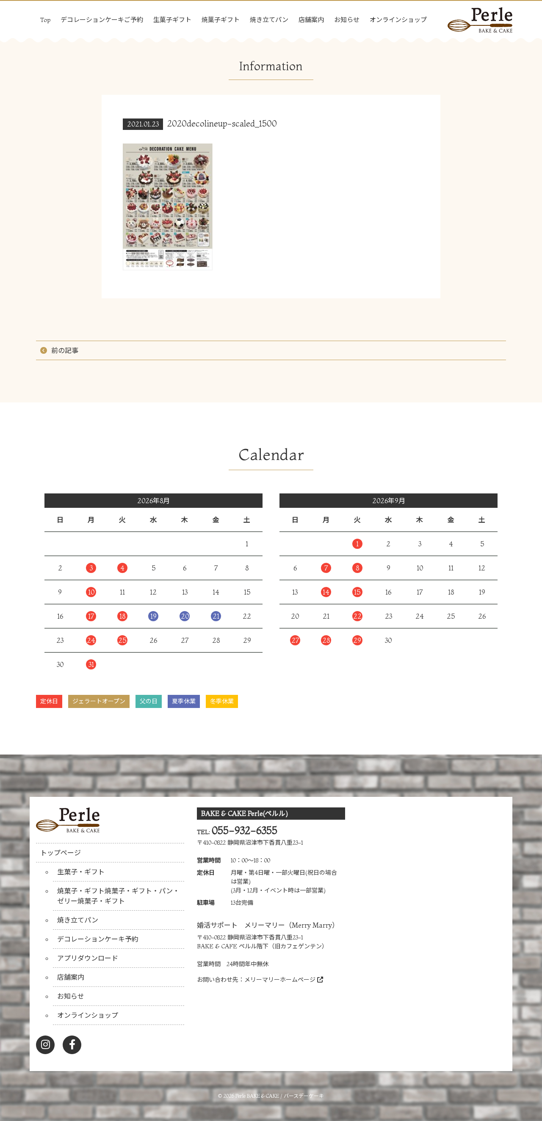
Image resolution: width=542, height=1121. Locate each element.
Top (45, 20)
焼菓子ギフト (221, 20)
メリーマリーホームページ (280, 979)
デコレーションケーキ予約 (97, 939)
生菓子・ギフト (81, 872)
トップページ (60, 852)
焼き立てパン (269, 20)
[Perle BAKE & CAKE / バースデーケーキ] (480, 17)
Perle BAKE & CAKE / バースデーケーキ (279, 1096)
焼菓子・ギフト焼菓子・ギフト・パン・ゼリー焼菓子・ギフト (118, 896)
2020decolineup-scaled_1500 (222, 123)
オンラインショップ (398, 20)
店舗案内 (311, 20)
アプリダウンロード (87, 958)
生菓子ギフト (172, 20)
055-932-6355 (244, 830)
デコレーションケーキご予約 (102, 20)
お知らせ (346, 20)
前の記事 (64, 350)
